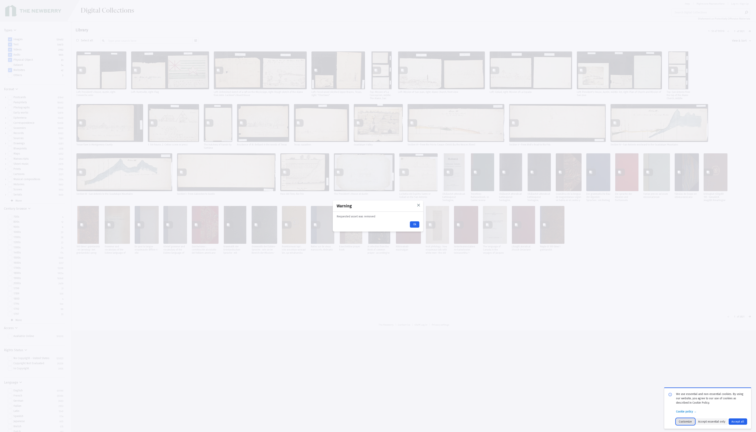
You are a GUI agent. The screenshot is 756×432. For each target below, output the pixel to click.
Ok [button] (414, 224)
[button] (418, 205)
